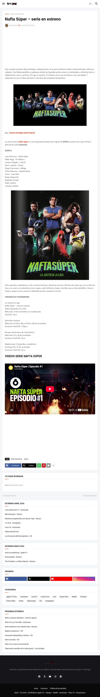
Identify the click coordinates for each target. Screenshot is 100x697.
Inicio (7, 14)
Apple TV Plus (11, 597)
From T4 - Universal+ (12, 527)
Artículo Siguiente (89, 496)
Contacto (44, 688)
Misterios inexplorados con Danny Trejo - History (23, 519)
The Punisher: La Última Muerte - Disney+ (20, 561)
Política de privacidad (58, 688)
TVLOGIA (23, 693)
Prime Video (10, 601)
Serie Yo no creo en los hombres (17, 644)
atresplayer (49, 601)
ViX (40, 601)
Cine (54, 597)
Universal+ (63, 693)
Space (26, 459)
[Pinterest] (44, 465)
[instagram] (84, 579)
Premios (83, 597)
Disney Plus (64, 597)
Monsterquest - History (13, 514)
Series (21, 601)
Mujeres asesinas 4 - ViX (14, 631)
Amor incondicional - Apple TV (16, 553)
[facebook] (16, 579)
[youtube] (61, 579)
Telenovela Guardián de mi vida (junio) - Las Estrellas (24, 648)
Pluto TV (71, 693)
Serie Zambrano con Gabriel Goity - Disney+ (21, 627)
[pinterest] (61, 677)
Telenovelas (31, 601)
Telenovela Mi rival (12, 532)
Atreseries (24, 597)
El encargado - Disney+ (13, 557)
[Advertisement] (50, 47)
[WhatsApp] (39, 465)
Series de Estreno (17, 14)
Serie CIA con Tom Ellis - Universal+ (18, 622)
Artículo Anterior (10, 496)
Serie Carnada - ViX (12, 640)
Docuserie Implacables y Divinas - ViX (19, 635)
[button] (3, 4)
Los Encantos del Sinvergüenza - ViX (18, 536)
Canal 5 (34, 597)
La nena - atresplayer (13, 523)
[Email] (48, 465)
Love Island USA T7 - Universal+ (17, 510)
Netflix (74, 597)
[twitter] (39, 579)
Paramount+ (81, 693)
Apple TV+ (41, 693)
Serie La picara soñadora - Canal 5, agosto (21, 618)
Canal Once (45, 597)
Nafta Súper (23, 142)
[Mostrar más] (53, 465)
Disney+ (49, 693)
